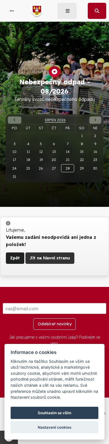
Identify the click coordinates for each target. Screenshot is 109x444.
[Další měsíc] (95, 120)
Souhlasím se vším (54, 413)
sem (54, 343)
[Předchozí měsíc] (14, 120)
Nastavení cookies (54, 427)
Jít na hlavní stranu (50, 258)
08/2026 (54, 91)
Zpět (15, 258)
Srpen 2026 (55, 120)
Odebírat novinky (55, 323)
